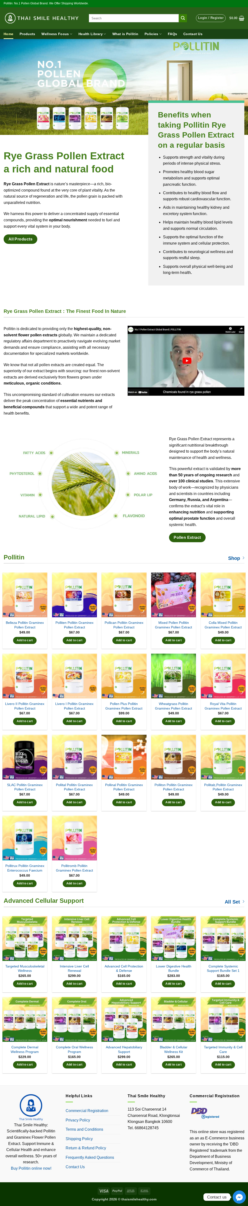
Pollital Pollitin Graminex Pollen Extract (74, 787)
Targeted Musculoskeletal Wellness (24, 968)
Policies (151, 34)
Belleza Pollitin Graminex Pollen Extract (25, 625)
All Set (232, 901)
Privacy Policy (78, 1120)
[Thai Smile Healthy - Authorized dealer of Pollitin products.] (43, 18)
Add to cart (25, 640)
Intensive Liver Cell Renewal (74, 968)
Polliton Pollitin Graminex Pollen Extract (174, 787)
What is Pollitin (125, 34)
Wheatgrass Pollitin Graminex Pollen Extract (173, 706)
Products (27, 34)
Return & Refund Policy (86, 1148)
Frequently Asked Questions (90, 1157)
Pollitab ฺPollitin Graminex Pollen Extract (223, 787)
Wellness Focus (55, 34)
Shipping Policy (79, 1139)
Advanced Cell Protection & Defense (124, 968)
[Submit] (183, 18)
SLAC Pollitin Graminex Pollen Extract (25, 787)
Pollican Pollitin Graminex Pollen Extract (124, 625)
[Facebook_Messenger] (239, 1197)
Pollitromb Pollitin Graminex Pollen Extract (74, 868)
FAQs (172, 34)
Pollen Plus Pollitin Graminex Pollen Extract (123, 706)
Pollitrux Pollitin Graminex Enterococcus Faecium (24, 868)
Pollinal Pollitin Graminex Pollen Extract (124, 787)
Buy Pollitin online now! (31, 1168)
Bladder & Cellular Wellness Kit (173, 1049)
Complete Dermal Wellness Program (25, 1049)
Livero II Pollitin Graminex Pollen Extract (24, 706)
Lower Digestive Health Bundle (173, 968)
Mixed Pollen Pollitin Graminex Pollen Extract (173, 625)
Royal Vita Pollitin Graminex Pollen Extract (223, 706)
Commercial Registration (87, 1111)
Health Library (90, 34)
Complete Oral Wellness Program (74, 1049)
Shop (234, 558)
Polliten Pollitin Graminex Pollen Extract (74, 625)
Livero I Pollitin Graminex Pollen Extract (74, 706)
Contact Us (192, 34)
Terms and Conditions (84, 1129)
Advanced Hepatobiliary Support (124, 1049)
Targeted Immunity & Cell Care (223, 1049)
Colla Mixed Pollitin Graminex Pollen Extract (223, 625)
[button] (211, 18)
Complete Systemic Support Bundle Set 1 (223, 968)
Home (8, 34)
